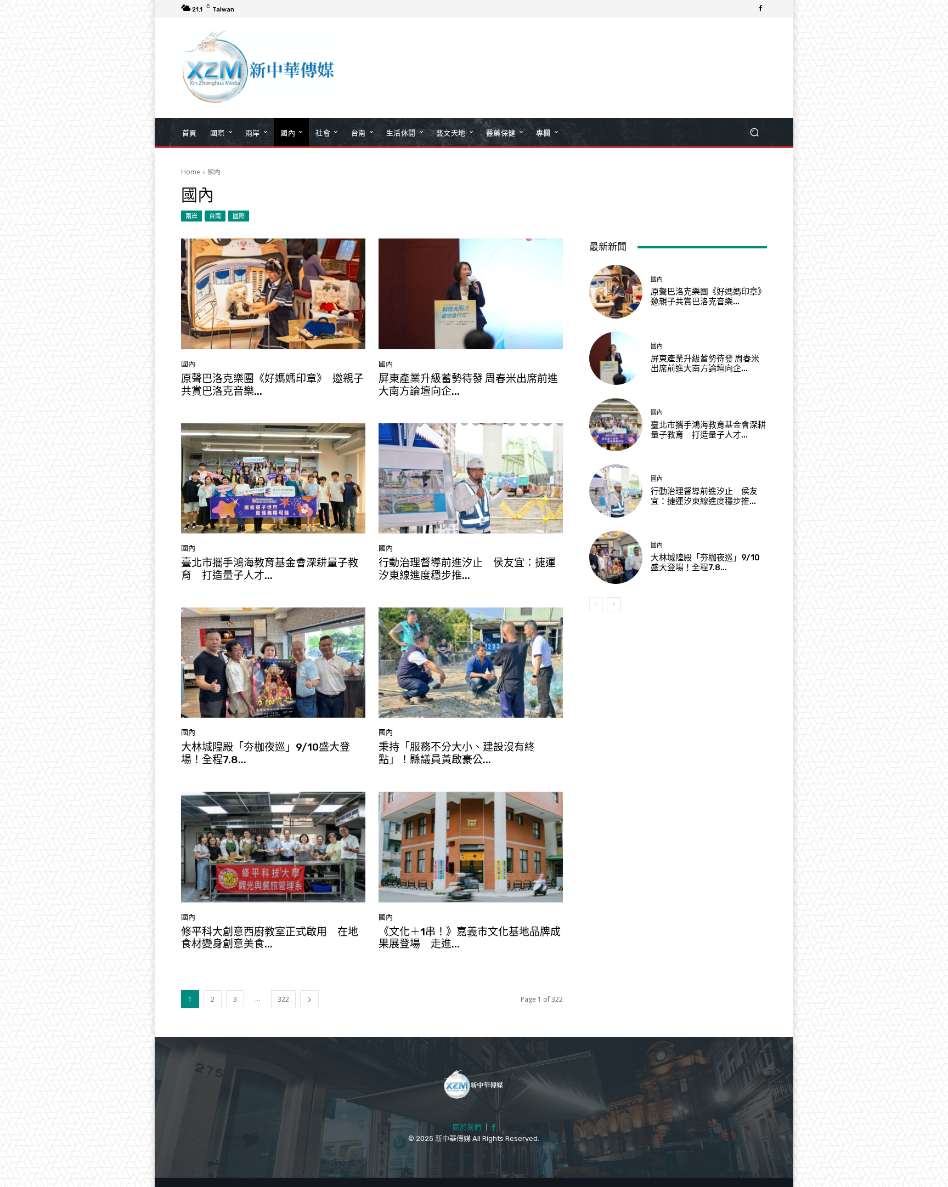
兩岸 (191, 216)
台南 (215, 216)
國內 (188, 363)
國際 (239, 216)
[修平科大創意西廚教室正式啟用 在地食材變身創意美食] (273, 847)
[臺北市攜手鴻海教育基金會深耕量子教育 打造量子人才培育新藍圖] (273, 478)
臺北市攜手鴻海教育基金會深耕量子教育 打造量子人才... (269, 569)
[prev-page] (596, 604)
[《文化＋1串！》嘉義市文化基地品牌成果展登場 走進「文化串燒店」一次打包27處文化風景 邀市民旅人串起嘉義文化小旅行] (471, 847)
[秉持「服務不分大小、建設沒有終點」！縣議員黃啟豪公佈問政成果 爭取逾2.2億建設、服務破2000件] (471, 662)
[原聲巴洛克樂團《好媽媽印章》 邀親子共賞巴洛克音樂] (273, 293)
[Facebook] (760, 8)
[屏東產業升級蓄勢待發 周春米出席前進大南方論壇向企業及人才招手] (471, 293)
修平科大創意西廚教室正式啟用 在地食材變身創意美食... (269, 938)
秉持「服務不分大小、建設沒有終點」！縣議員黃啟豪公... (457, 753)
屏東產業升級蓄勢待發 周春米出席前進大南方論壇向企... (468, 384)
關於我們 (467, 1127)
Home (190, 172)
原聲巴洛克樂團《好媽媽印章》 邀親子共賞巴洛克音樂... (272, 384)
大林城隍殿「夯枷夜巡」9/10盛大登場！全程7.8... (265, 753)
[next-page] (309, 999)
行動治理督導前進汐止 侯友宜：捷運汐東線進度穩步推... (467, 569)
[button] (754, 132)
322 (283, 999)
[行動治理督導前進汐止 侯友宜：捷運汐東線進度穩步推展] (471, 478)
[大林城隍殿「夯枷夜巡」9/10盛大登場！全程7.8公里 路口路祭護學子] (273, 662)
